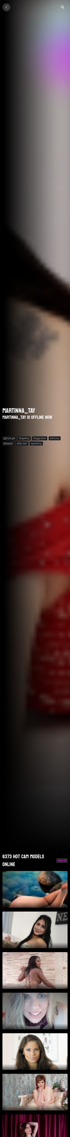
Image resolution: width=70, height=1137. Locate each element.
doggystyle (39, 438)
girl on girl (9, 438)
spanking (36, 443)
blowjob (8, 443)
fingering (24, 438)
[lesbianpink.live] (6, 7)
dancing (54, 438)
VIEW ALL (62, 860)
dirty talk (22, 443)
